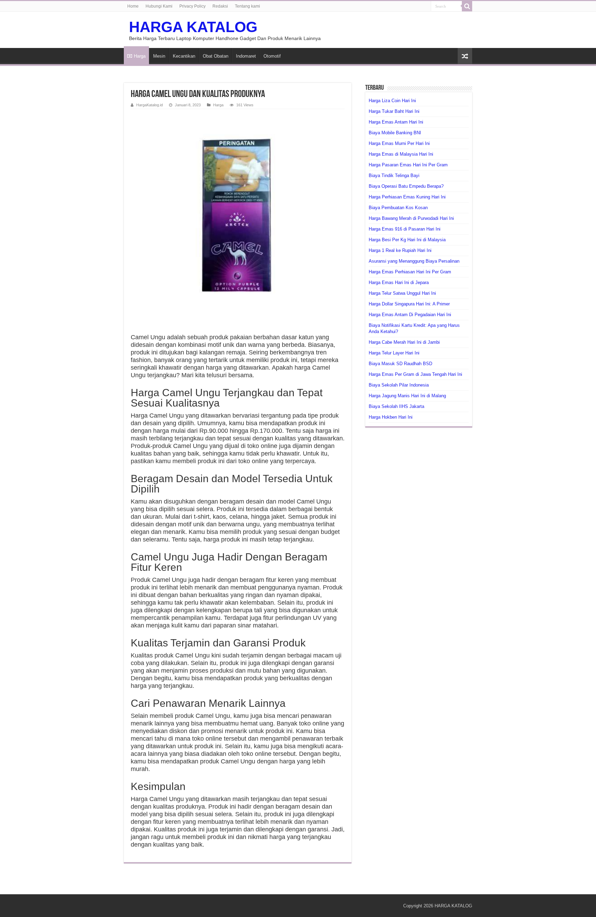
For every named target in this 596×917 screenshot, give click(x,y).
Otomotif (272, 56)
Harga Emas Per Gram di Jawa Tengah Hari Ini (415, 374)
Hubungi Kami (159, 6)
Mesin (159, 56)
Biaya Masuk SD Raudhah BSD (400, 363)
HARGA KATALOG (193, 27)
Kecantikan (184, 56)
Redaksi (220, 6)
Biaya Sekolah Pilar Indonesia (399, 385)
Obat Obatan (215, 56)
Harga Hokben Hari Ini (391, 417)
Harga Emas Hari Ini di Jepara (399, 282)
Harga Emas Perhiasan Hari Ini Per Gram (410, 271)
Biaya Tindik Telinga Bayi (394, 175)
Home (133, 6)
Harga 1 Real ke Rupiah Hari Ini (400, 250)
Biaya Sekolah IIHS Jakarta (396, 406)
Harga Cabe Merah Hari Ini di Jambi (404, 342)
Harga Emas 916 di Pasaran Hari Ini (404, 229)
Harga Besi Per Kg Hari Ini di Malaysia (407, 239)
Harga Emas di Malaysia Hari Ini (401, 154)
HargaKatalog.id (149, 105)
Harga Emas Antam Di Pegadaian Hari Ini (410, 314)
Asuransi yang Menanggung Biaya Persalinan (414, 261)
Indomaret (246, 56)
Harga (140, 56)
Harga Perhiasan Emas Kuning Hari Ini (407, 196)
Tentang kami (247, 6)
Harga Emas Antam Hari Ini (396, 122)
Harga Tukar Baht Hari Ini (394, 111)
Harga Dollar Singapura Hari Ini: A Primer (409, 303)
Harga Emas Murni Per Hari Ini (399, 143)
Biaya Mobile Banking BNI (395, 132)
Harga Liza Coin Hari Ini (392, 100)
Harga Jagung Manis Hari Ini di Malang (407, 395)
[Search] (467, 6)
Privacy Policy (192, 6)
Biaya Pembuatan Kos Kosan (398, 207)
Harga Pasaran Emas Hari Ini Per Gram (408, 164)
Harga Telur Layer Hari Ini (394, 352)
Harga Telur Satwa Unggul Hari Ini (402, 293)
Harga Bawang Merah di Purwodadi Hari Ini (411, 218)
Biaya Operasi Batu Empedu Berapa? (406, 186)
